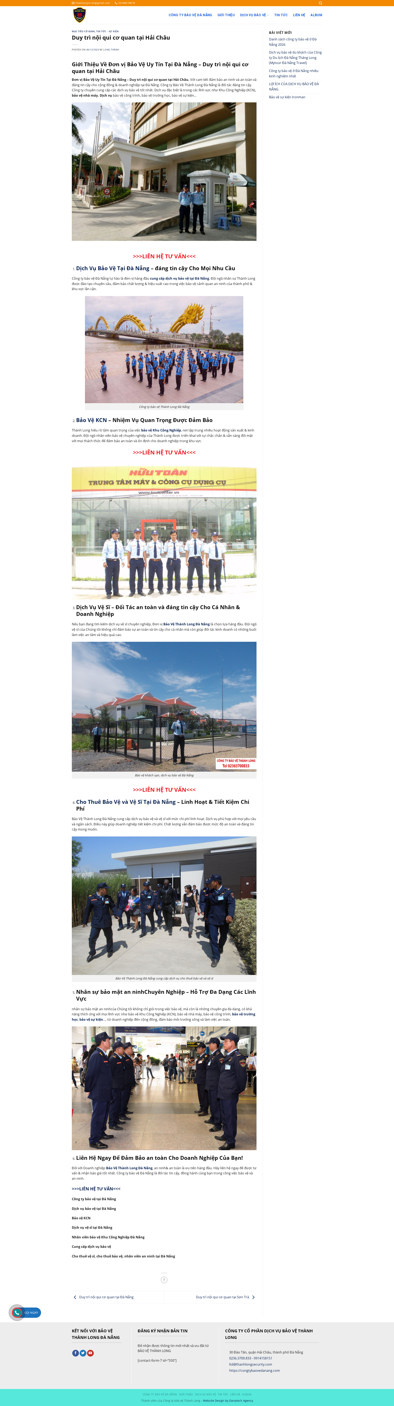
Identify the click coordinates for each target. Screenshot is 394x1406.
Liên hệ (299, 15)
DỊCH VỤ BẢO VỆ (253, 15)
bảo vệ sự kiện (91, 1019)
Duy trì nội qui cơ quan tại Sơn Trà (223, 1297)
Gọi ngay (31, 1312)
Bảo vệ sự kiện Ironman (287, 97)
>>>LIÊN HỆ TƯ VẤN (159, 789)
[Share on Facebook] (164, 1280)
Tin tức (281, 15)
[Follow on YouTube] (90, 1353)
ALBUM (316, 15)
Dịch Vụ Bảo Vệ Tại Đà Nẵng (112, 268)
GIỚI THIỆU (226, 15)
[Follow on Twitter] (83, 1353)
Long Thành (111, 49)
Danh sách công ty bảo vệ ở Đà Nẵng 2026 (293, 42)
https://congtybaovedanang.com (254, 1370)
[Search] (320, 3)
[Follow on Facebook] (75, 1353)
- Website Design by (215, 1401)
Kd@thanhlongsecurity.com (250, 1364)
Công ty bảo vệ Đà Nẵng (190, 15)
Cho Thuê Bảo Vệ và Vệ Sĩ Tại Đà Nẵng (126, 801)
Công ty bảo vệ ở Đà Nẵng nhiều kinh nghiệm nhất (293, 73)
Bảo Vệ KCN (91, 420)
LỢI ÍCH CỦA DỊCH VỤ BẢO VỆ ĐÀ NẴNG (294, 87)
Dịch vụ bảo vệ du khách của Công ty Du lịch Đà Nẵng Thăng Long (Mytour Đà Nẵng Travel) (295, 57)
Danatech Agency (241, 1401)
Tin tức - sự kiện (107, 31)
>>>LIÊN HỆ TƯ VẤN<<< (164, 256)
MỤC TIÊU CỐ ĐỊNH (83, 31)
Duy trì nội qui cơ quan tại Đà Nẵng (106, 1297)
